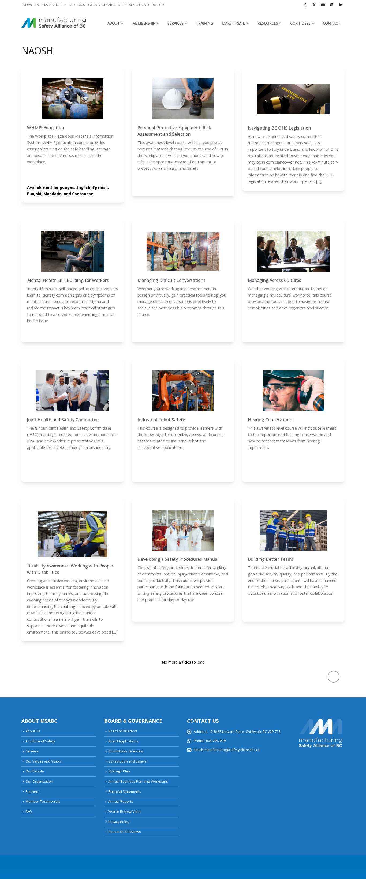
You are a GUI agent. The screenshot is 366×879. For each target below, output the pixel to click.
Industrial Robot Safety (161, 420)
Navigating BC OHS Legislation (279, 128)
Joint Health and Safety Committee (63, 420)
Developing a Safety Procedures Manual (177, 559)
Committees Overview (125, 751)
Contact (332, 23)
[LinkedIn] (340, 5)
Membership (143, 23)
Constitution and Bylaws (127, 761)
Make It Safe (233, 23)
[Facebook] (305, 5)
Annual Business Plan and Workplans (138, 781)
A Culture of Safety (40, 741)
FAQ (72, 5)
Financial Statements (124, 791)
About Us (32, 731)
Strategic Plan (119, 771)
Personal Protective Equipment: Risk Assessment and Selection (174, 131)
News (27, 5)
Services (175, 23)
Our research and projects (141, 5)
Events (56, 5)
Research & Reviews (124, 831)
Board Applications (123, 741)
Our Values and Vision (43, 761)
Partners (32, 791)
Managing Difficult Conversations (171, 280)
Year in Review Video (125, 811)
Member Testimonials (42, 801)
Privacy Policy (118, 822)
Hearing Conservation (270, 420)
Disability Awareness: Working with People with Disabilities (70, 569)
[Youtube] (323, 5)
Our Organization (39, 781)
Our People (34, 771)
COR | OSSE (300, 23)
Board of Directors (122, 731)
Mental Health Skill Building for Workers (68, 280)
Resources (267, 23)
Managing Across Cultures (274, 280)
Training (204, 23)
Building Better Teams (271, 559)
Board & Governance (96, 5)
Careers (41, 5)
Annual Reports (120, 801)
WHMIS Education (45, 128)
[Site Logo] (53, 23)
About (113, 23)
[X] (314, 5)
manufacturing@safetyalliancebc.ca (232, 750)
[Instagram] (331, 5)
